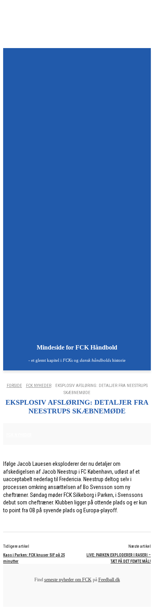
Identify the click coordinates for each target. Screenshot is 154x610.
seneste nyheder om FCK (68, 579)
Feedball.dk (109, 579)
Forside (14, 385)
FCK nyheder (38, 385)
